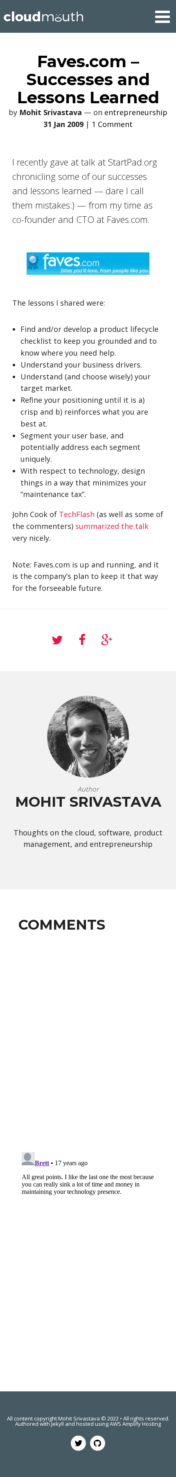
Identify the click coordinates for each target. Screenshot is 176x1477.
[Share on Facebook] (82, 640)
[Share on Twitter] (57, 640)
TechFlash (77, 514)
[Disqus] (88, 1040)
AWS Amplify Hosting (135, 1423)
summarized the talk (112, 526)
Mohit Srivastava (79, 1418)
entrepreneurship (135, 112)
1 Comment (112, 124)
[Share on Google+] (107, 640)
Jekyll (57, 1423)
